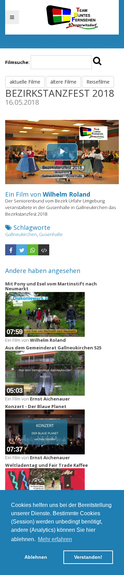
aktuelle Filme (25, 81)
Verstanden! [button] (88, 557)
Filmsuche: (17, 62)
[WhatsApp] (32, 249)
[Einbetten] (43, 249)
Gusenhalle (51, 234)
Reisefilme (98, 81)
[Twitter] (21, 249)
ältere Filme (63, 81)
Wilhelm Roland (66, 194)
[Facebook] (10, 249)
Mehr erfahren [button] (55, 539)
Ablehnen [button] (35, 557)
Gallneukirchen (21, 234)
